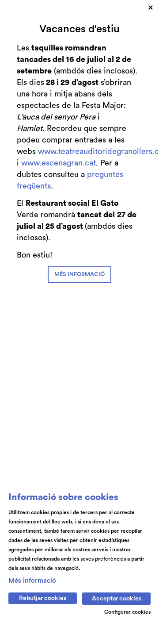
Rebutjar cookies (42, 598)
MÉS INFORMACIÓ (79, 274)
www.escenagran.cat (58, 163)
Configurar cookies (127, 612)
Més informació (32, 580)
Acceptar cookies (116, 599)
